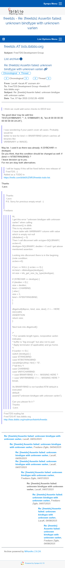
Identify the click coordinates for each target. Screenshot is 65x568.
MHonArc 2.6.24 (32, 551)
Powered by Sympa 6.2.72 (34, 563)
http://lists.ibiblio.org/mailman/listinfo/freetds (25, 419)
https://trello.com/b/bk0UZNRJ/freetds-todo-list (27, 177)
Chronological (10, 73)
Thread (25, 73)
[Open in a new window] (21, 59)
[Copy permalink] (45, 69)
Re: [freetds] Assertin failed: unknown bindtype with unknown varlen (47, 497)
